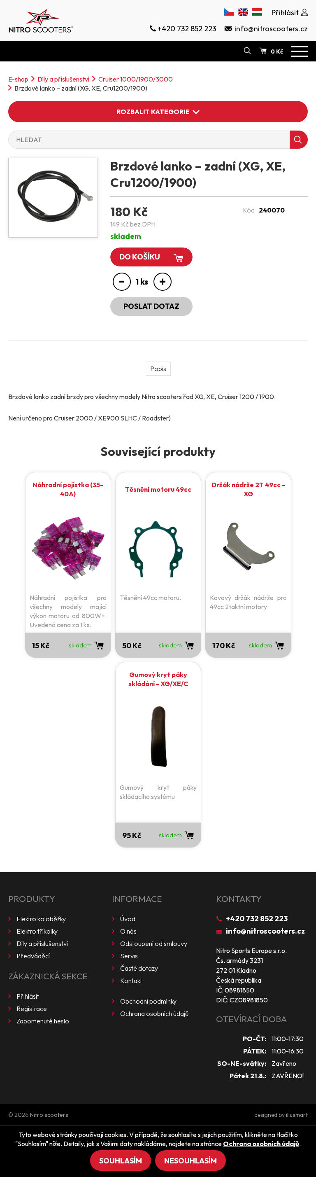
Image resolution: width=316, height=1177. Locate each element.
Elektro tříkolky (37, 931)
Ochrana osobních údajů (154, 1013)
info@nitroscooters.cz (265, 931)
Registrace (31, 1008)
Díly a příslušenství (63, 79)
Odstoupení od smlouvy (153, 943)
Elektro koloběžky (41, 919)
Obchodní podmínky (148, 1001)
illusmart (297, 1115)
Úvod (127, 919)
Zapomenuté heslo (42, 1021)
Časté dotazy (139, 968)
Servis (129, 956)
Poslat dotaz (151, 306)
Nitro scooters (49, 1115)
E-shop (18, 79)
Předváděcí (33, 956)
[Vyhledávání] (247, 51)
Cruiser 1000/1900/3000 (135, 79)
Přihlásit (27, 996)
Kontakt (131, 980)
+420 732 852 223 (257, 918)
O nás (128, 931)
